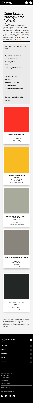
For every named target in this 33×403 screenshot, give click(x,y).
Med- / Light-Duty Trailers (13, 68)
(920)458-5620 (5, 380)
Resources (4, 354)
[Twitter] (6, 396)
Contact (2, 387)
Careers (3, 362)
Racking (7, 79)
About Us (3, 358)
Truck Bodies (9, 65)
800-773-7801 (8, 387)
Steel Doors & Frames (12, 82)
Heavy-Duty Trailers (11, 59)
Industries (4, 345)
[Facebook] (2, 396)
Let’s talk (19, 39)
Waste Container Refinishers (14, 88)
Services (3, 350)
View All (7, 100)
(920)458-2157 (5, 379)
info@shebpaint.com (6, 383)
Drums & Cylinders (11, 76)
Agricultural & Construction (13, 56)
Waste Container (10, 85)
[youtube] (13, 396)
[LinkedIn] (10, 396)
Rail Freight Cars (10, 62)
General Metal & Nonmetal (14, 97)
